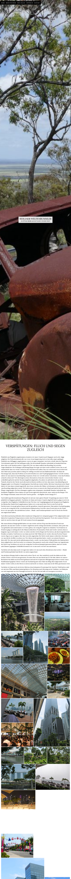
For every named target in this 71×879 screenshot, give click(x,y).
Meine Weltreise (11, 3)
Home (3, 3)
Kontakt (37, 3)
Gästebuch (29, 3)
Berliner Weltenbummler (35, 218)
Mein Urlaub (21, 3)
